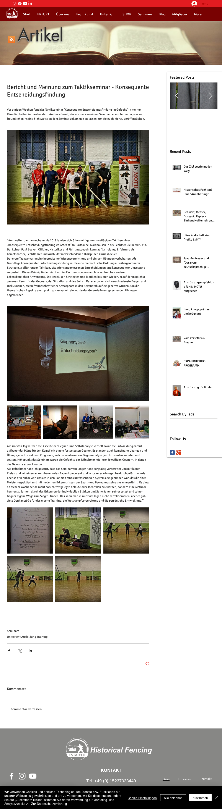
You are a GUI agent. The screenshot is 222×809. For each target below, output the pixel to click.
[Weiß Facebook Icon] (11, 776)
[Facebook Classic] (172, 452)
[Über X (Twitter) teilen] (20, 651)
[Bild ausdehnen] (60, 422)
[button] (63, 14)
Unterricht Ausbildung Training (27, 637)
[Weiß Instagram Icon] (22, 776)
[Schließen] (216, 798)
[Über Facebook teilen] (9, 651)
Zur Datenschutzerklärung (49, 803)
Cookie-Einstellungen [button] (142, 798)
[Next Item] (210, 95)
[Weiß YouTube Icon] (32, 776)
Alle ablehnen (173, 798)
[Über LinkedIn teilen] (30, 651)
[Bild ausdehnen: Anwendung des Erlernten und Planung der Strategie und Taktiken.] (78, 530)
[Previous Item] (177, 95)
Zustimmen (200, 798)
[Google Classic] (178, 452)
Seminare (13, 631)
